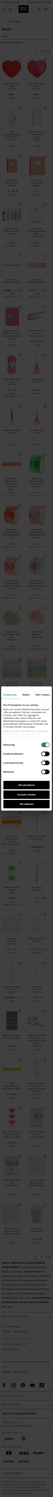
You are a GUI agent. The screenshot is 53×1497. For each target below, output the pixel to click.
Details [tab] (26, 694)
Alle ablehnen (27, 804)
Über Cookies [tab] (42, 694)
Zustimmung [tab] (9, 694)
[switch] (45, 754)
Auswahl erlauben (26, 794)
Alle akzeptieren (26, 785)
